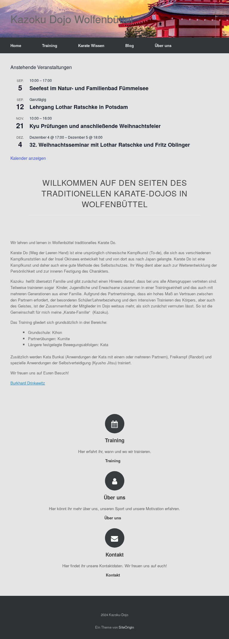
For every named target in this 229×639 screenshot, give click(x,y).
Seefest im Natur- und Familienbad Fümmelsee (89, 88)
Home (15, 45)
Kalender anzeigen (28, 158)
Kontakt (113, 575)
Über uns (163, 45)
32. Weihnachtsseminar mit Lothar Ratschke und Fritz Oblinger (110, 145)
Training (49, 45)
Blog (129, 45)
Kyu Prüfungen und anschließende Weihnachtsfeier (95, 126)
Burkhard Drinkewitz (27, 383)
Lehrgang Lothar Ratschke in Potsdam (79, 107)
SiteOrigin (126, 627)
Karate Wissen (91, 45)
